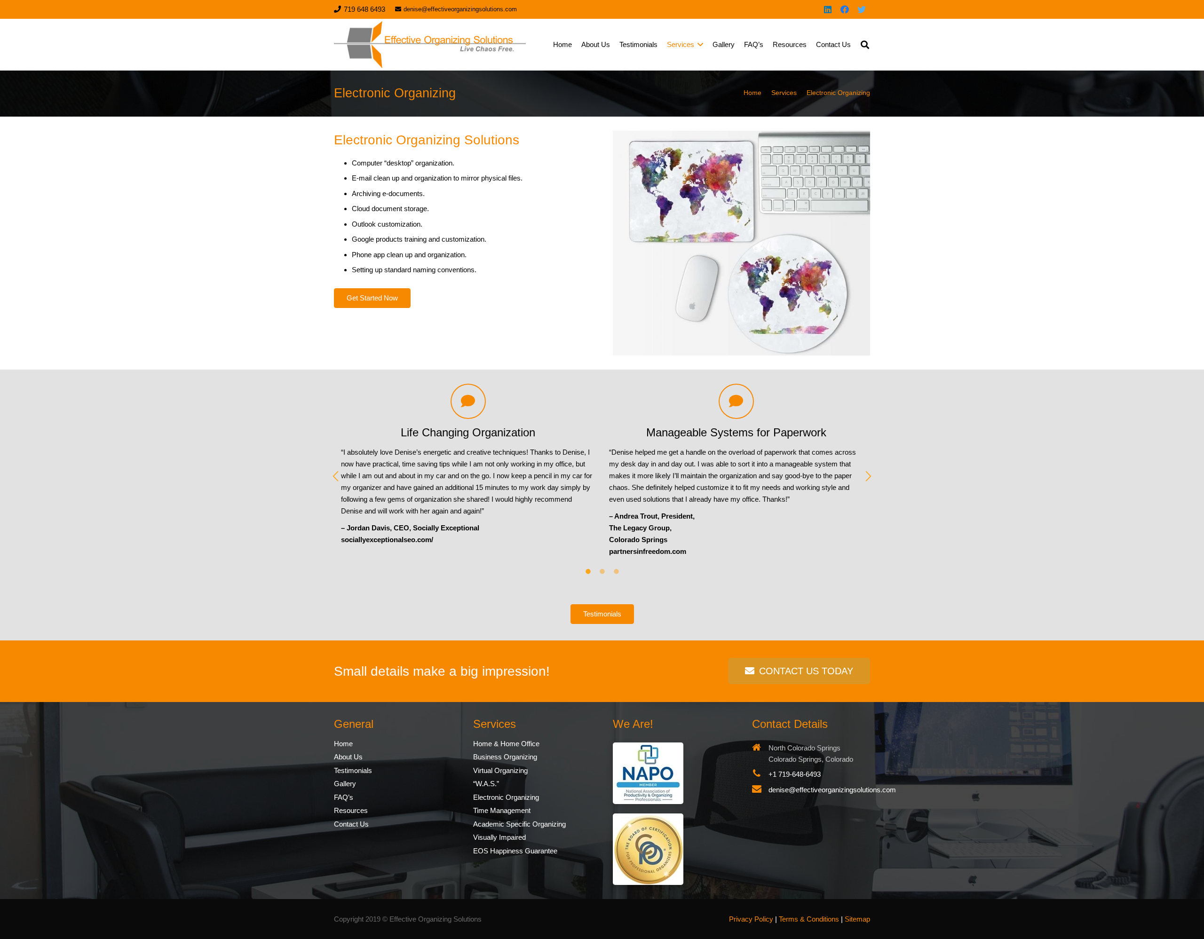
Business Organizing (505, 757)
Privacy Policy (751, 919)
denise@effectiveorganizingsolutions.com (832, 790)
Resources (351, 810)
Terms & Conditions (809, 919)
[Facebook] (844, 9)
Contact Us (351, 824)
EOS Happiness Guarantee (515, 851)
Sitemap (857, 919)
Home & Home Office (506, 744)
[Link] (430, 44)
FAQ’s (343, 797)
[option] (468, 464)
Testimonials (353, 770)
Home (343, 744)
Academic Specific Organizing (519, 824)
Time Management (502, 810)
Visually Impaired (499, 837)
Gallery (345, 784)
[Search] (864, 45)
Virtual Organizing (500, 770)
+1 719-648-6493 (794, 774)
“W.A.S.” (486, 784)
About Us (348, 757)
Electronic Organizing (506, 797)
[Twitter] (861, 9)
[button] (336, 477)
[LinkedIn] (827, 9)
